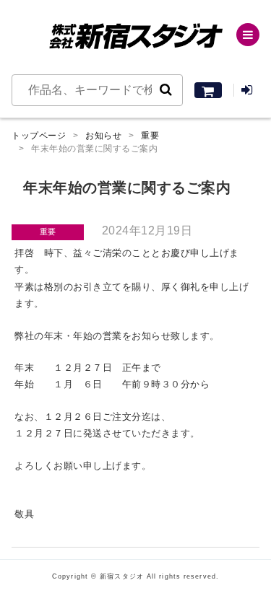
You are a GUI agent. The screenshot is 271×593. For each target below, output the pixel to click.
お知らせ (103, 136)
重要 (150, 136)
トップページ (39, 136)
